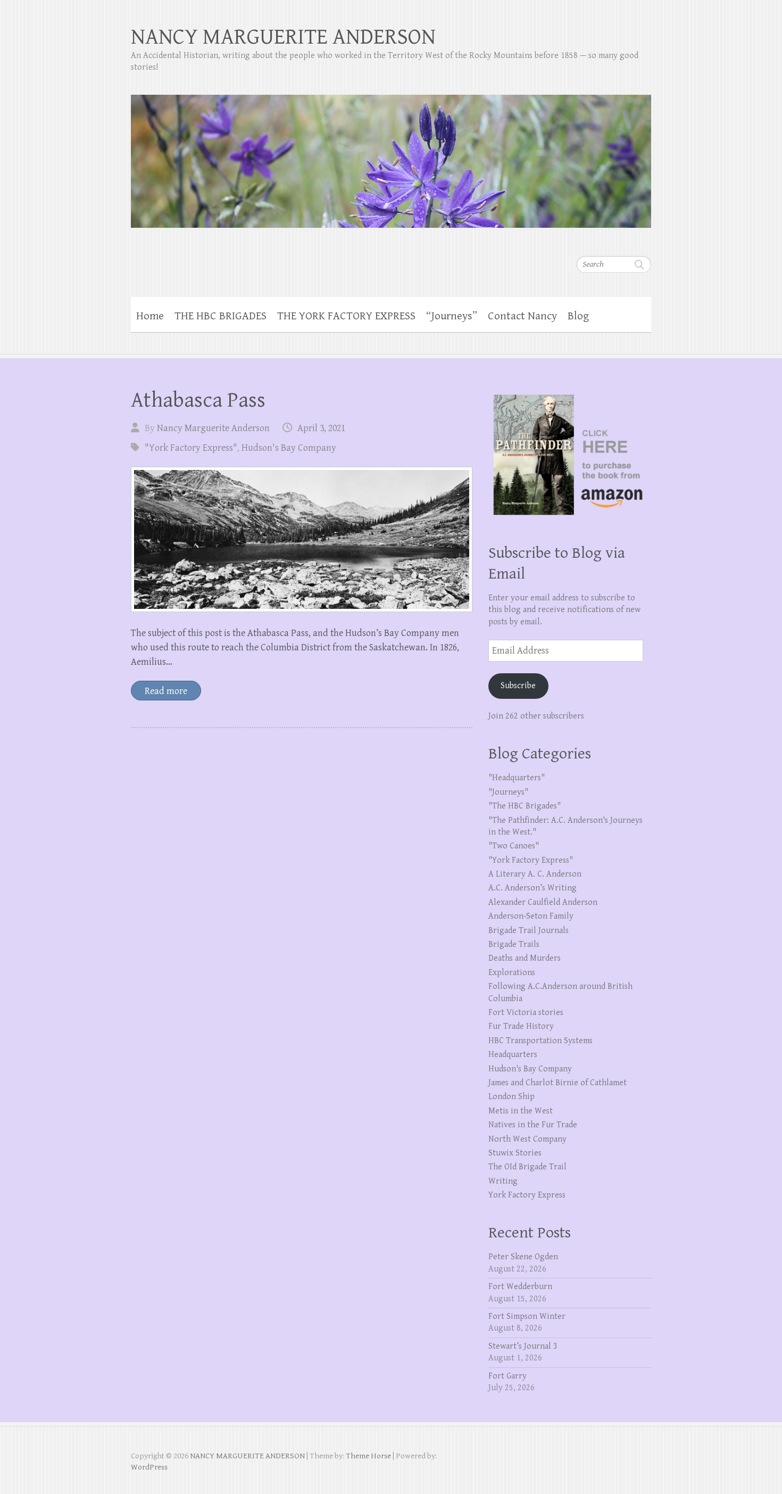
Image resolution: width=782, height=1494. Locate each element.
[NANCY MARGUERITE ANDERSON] (391, 154)
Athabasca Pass (198, 400)
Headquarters (512, 1055)
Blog (578, 316)
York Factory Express (526, 1195)
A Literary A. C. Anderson (534, 874)
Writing (503, 1181)
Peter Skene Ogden (523, 1257)
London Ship (511, 1097)
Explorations (511, 973)
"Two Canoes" (513, 846)
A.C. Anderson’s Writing (532, 888)
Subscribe (518, 686)
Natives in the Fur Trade (532, 1125)
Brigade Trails (513, 944)
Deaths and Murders (524, 958)
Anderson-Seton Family (530, 916)
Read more (166, 691)
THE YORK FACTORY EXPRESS (346, 316)
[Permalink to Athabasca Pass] (301, 539)
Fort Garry (507, 1376)
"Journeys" (508, 792)
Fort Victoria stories (525, 1013)
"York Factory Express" (191, 447)
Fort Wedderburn (520, 1287)
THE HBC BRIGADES (220, 316)
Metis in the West (520, 1111)
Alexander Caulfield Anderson (542, 902)
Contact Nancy (522, 316)
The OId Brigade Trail (527, 1167)
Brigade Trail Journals (528, 931)
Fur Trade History (521, 1026)
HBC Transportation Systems (540, 1041)
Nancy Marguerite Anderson (213, 428)
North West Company (527, 1139)
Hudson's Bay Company (289, 447)
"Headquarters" (516, 778)
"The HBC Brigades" (524, 806)
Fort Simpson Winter (526, 1316)
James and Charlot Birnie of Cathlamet (557, 1083)
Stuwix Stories (515, 1153)
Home (150, 316)
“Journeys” (451, 316)
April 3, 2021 (321, 428)
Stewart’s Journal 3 (523, 1346)
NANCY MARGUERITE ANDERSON (283, 37)
